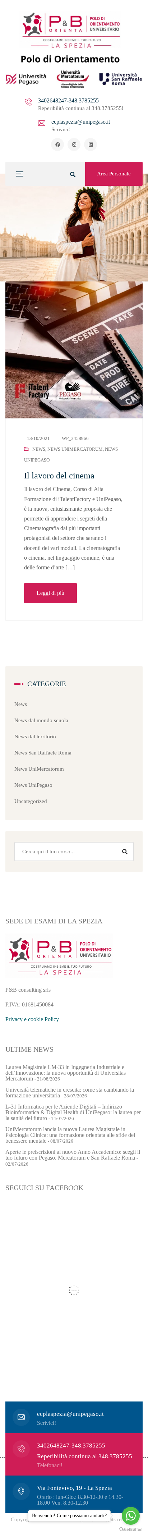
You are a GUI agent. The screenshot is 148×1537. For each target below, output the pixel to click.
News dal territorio (35, 736)
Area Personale (114, 173)
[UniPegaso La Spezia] (74, 49)
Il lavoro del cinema (59, 475)
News (38, 449)
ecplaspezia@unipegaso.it (80, 122)
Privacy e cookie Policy (32, 1019)
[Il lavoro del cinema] (74, 349)
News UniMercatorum (75, 449)
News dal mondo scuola (41, 720)
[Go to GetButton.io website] (130, 1529)
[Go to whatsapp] (131, 1516)
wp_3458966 (75, 438)
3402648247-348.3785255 (68, 100)
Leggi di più (50, 593)
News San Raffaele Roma (42, 753)
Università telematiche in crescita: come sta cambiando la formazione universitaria (69, 1092)
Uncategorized (30, 801)
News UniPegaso (33, 785)
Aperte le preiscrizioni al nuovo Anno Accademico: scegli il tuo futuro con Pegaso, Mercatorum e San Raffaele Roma (72, 1155)
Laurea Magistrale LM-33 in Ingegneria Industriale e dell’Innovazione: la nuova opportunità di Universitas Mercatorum (65, 1073)
